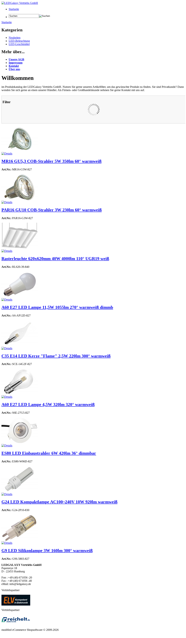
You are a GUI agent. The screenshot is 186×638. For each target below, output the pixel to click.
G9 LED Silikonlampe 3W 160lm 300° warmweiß (47, 550)
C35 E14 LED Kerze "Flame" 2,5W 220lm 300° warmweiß (56, 356)
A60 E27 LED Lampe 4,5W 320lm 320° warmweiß (48, 404)
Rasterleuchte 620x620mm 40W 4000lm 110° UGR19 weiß (55, 258)
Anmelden (15, 12)
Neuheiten (14, 37)
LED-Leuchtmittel (19, 44)
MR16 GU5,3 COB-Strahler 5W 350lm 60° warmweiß (51, 161)
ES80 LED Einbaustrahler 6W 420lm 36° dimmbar (48, 453)
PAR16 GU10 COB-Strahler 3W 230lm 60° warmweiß (51, 210)
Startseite (14, 9)
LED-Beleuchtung (19, 40)
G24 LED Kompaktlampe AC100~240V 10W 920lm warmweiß (59, 502)
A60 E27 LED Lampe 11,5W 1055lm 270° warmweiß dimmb (57, 307)
